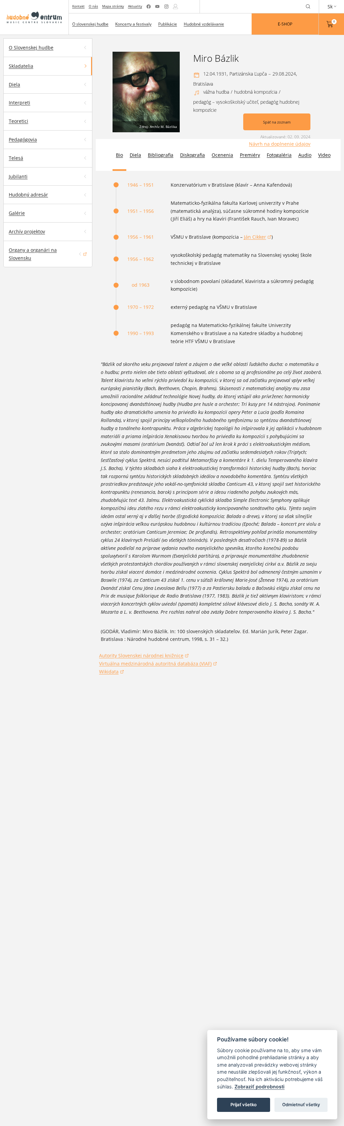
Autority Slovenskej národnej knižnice (141, 656)
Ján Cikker (257, 237)
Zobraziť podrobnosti (259, 1086)
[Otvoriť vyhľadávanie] (308, 6)
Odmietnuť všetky (301, 1104)
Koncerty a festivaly (133, 24)
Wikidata (111, 672)
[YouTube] (157, 6)
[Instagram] (166, 6)
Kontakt (78, 6)
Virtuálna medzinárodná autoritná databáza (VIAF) (155, 664)
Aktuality (135, 6)
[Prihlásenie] (175, 6)
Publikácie (167, 24)
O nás (93, 6)
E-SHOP (285, 24)
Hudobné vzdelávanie (204, 24)
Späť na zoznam (277, 122)
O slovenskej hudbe (90, 24)
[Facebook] (148, 6)
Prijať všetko (243, 1104)
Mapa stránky (113, 6)
